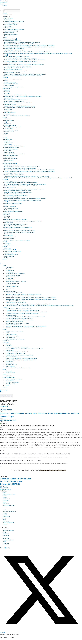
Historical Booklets (8, 110)
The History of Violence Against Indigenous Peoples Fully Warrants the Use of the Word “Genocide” (26, 51)
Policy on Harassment (9, 32)
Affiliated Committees (9, 27)
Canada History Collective (10, 104)
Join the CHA (6, 529)
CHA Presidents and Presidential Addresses (14, 29)
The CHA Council (8, 19)
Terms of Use (6, 535)
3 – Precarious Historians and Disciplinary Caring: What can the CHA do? (20, 61)
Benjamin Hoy (5, 406)
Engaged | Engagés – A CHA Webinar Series (14, 48)
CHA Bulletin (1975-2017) (10, 112)
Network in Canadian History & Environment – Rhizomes (17, 115)
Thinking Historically (9, 85)
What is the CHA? (8, 15)
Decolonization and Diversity (9, 39)
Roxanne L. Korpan (7, 417)
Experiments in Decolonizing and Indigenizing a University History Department (22, 42)
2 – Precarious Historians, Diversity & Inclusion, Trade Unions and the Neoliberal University (25, 59)
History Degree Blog (9, 131)
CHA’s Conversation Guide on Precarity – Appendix (15, 71)
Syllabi (5, 80)
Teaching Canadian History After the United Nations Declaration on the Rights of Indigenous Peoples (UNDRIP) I (29, 45)
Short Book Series (8, 98)
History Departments (9, 114)
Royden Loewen (6, 410)
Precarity (5, 55)
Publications (5, 90)
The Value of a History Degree (11, 130)
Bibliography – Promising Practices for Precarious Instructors (18, 67)
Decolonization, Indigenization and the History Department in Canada (20, 43)
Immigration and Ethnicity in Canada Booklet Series (15, 99)
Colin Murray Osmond (8, 420)
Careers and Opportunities (9, 125)
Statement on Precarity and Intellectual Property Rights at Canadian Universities (22, 75)
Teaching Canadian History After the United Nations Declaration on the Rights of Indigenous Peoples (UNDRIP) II (29, 47)
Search (1, 11)
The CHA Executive (8, 18)
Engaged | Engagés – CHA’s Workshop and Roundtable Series (18, 102)
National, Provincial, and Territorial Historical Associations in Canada (19, 106)
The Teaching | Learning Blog (11, 83)
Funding (6, 133)
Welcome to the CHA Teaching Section (13, 79)
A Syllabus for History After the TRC (12, 40)
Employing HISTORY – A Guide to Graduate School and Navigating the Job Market (22, 96)
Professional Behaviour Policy (11, 31)
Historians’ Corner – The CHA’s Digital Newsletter (15, 94)
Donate (4, 532)
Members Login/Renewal (8, 530)
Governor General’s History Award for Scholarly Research (53, 470)
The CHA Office (7, 26)
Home (3, 395)
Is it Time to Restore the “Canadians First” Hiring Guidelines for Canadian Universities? (24, 64)
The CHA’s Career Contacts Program (12, 126)
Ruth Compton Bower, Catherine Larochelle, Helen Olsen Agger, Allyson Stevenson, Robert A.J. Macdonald (39, 413)
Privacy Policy (6, 533)
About (4, 13)
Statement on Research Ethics (11, 34)
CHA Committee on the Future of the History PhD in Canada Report (19, 107)
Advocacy (5, 134)
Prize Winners (7, 123)
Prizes (4, 122)
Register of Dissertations (10, 82)
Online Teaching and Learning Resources (13, 87)
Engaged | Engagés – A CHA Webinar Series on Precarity (17, 56)
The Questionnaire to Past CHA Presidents (14, 21)
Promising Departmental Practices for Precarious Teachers (17, 66)
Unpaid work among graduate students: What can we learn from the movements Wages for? (25, 74)
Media (4, 117)
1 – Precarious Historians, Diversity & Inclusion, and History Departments (20, 58)
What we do (7, 16)
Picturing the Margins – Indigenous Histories (14, 50)
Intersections (7, 93)
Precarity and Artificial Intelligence (12, 72)
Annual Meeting (6, 88)
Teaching (5, 77)
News (5, 37)
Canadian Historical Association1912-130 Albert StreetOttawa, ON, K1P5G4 (15, 481)
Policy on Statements (9, 35)
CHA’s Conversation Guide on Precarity (13, 69)
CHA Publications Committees (11, 24)
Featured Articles (8, 109)
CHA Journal (7, 91)
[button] (41, 8)
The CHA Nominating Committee (11, 23)
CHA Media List (7, 119)
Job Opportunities (8, 128)
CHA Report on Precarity (10, 63)
